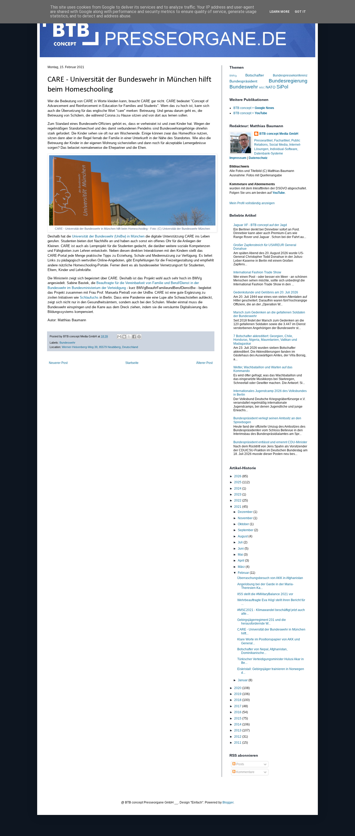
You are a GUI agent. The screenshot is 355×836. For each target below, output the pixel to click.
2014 (238, 724)
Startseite (132, 363)
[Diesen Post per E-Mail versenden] (119, 336)
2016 (238, 712)
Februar (244, 573)
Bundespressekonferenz (290, 75)
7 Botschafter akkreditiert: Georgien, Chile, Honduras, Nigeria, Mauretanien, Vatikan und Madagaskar (265, 339)
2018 (238, 700)
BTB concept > (253, 108)
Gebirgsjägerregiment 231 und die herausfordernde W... (261, 621)
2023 (238, 494)
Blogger (227, 802)
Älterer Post (204, 363)
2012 (238, 736)
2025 (238, 482)
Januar (243, 680)
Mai (241, 554)
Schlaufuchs (89, 297)
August (243, 536)
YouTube (278, 193)
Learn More (279, 12)
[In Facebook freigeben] (134, 336)
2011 (238, 742)
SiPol (282, 86)
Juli (241, 542)
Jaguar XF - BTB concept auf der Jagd (260, 225)
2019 (238, 694)
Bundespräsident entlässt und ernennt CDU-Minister (270, 442)
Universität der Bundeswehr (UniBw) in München (108, 236)
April (241, 560)
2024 (238, 488)
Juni (241, 548)
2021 (238, 507)
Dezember (245, 512)
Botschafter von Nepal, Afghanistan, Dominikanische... (262, 651)
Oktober (244, 524)
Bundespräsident (243, 81)
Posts (239, 764)
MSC (262, 87)
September (246, 530)
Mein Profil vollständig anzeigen (252, 203)
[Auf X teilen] (129, 336)
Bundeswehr (67, 342)
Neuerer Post (58, 363)
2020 (238, 688)
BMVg (233, 75)
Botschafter (254, 75)
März (242, 567)
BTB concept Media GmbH (278, 134)
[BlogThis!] (124, 336)
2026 (238, 476)
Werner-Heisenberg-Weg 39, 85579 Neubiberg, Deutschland (100, 347)
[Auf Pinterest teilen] (139, 336)
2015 (238, 718)
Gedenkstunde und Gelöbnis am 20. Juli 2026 (265, 292)
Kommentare (244, 772)
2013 (238, 730)
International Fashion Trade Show (257, 272)
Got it (300, 12)
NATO (270, 87)
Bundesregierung (288, 80)
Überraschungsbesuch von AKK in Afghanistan (270, 578)
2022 (238, 500)
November (245, 518)
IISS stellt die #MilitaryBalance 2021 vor (265, 594)
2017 (238, 706)
